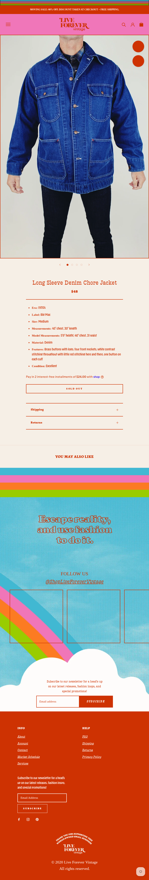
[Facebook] (18, 819)
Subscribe (96, 701)
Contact (22, 750)
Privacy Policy (91, 757)
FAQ (85, 737)
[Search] (124, 24)
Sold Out (74, 388)
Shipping (37, 409)
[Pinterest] (37, 819)
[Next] (89, 265)
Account (22, 743)
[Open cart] (141, 24)
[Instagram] (28, 819)
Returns (36, 422)
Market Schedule (28, 757)
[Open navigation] (8, 24)
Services (22, 763)
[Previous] (60, 265)
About (21, 737)
